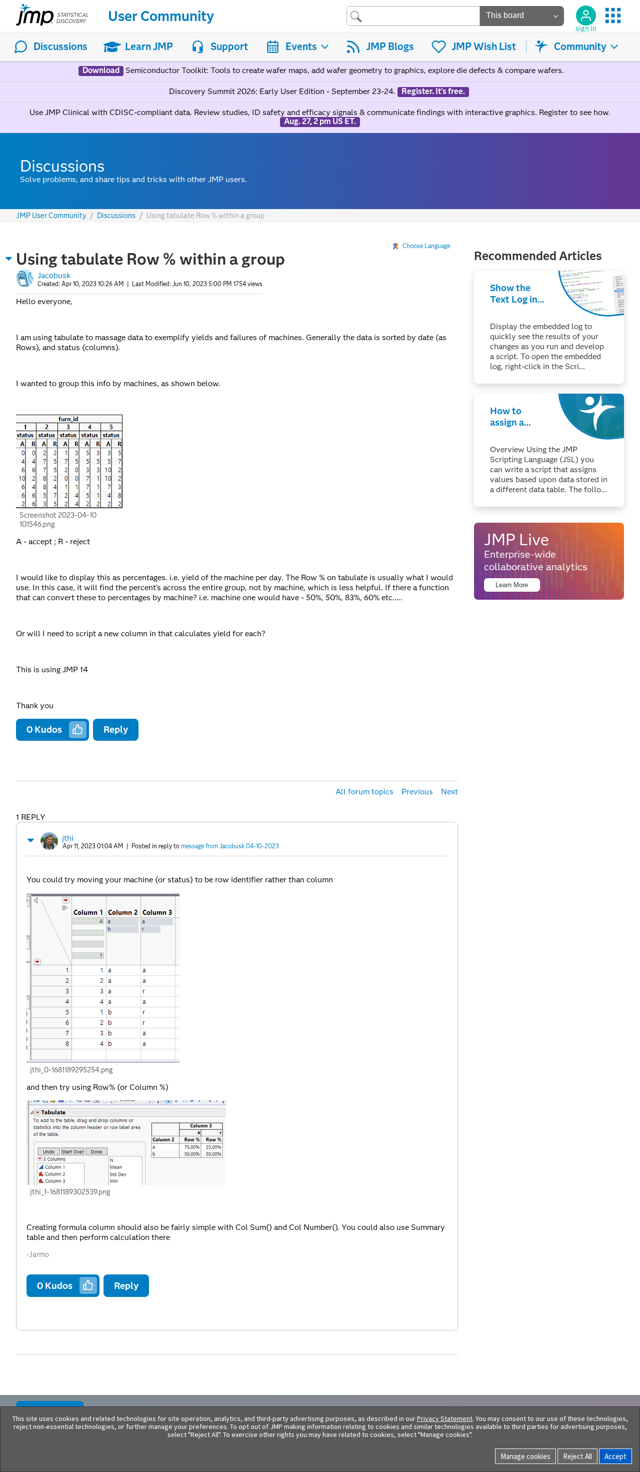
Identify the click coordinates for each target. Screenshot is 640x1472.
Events (301, 47)
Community (580, 47)
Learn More (512, 585)
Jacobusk (54, 275)
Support (229, 47)
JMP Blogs (390, 47)
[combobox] (413, 16)
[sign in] (586, 16)
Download (101, 70)
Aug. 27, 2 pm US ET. (320, 121)
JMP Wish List (484, 47)
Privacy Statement (444, 1418)
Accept (615, 1456)
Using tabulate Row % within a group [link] (205, 215)
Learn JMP (149, 47)
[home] (52, 16)
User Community (161, 16)
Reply (116, 729)
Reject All (577, 1456)
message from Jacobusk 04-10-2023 (230, 846)
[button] (9, 258)
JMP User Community (51, 216)
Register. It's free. (433, 91)
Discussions (61, 47)
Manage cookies (525, 1456)
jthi (68, 838)
